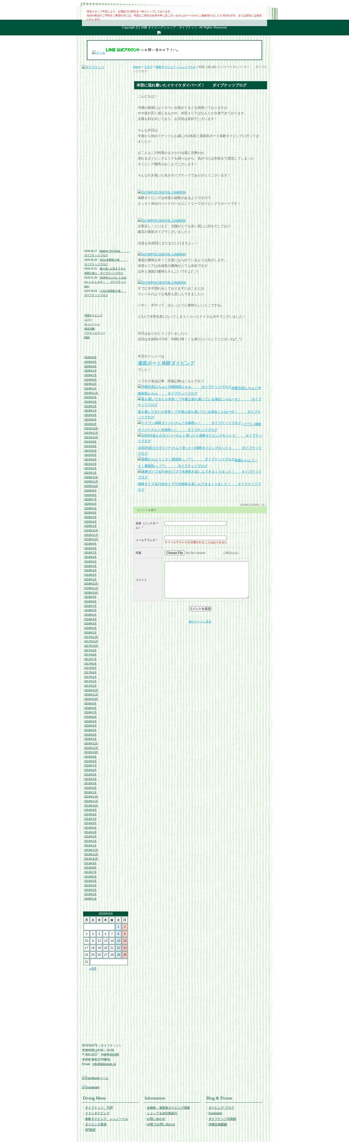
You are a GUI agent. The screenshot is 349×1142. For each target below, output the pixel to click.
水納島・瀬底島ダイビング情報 (105, 148)
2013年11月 (91, 854)
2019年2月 (90, 574)
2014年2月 (90, 841)
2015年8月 (90, 761)
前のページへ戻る (200, 621)
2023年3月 (90, 401)
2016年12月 (91, 690)
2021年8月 (90, 446)
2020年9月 (90, 490)
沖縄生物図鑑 (105, 232)
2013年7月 (90, 872)
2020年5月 (90, 508)
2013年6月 (90, 876)
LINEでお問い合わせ (105, 179)
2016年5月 (90, 721)
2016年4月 (90, 725)
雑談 (87, 337)
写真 (138, 553)
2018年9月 (90, 596)
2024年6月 (90, 379)
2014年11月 (91, 801)
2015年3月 (90, 783)
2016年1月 (90, 738)
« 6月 (93, 968)
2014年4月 (90, 832)
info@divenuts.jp (104, 1064)
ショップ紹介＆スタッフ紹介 (105, 159)
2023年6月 (90, 397)
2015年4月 (90, 779)
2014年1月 (90, 845)
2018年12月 (91, 583)
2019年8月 (90, 548)
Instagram (105, 211)
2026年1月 (90, 370)
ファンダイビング (105, 96)
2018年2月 (90, 628)
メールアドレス (146, 540)
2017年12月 (91, 637)
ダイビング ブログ (105, 201)
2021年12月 (91, 428)
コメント (141, 579)
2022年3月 (90, 424)
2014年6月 (90, 823)
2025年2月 (90, 375)
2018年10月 (91, 592)
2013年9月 (90, 863)
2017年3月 (90, 676)
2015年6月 (90, 770)
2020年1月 (90, 525)
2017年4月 (90, 672)
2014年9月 (90, 809)
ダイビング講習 (105, 115)
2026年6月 (90, 357)
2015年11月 (91, 747)
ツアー (88, 319)
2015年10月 (91, 752)
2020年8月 (90, 495)
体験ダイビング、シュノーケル (105, 106)
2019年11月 (91, 534)
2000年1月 (90, 898)
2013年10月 (91, 858)
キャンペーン (92, 324)
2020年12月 (91, 477)
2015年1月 (90, 792)
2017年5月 (90, 667)
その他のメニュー (105, 125)
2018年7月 (90, 605)
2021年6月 (90, 450)
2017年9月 (90, 650)
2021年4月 (90, 459)
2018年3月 (90, 623)
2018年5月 (90, 614)
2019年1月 (90, 579)
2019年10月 (91, 539)
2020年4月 (90, 512)
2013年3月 (90, 889)
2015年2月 (90, 787)
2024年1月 (90, 388)
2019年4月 (90, 566)
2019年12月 (91, 530)
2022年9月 (90, 415)
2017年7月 (90, 659)
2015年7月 (90, 765)
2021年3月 (90, 463)
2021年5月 (90, 454)
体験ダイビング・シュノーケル (175, 67)
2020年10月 (91, 486)
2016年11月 (91, 694)
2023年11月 (91, 393)
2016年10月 (91, 699)
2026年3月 (90, 366)
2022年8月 (90, 419)
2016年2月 (90, 734)
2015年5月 (90, 774)
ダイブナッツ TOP (105, 73)
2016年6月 (90, 716)
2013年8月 (90, 867)
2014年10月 (91, 805)
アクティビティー (94, 332)
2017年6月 (90, 663)
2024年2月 (90, 383)
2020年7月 (90, 499)
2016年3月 (90, 730)
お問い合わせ (105, 169)
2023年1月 (90, 410)
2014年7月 (90, 818)
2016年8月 (90, 708)
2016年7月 (90, 712)
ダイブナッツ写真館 (105, 221)
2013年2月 (90, 894)
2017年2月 (90, 681)
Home (137, 67)
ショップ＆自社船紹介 (162, 1113)
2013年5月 (90, 880)
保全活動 (89, 328)
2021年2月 (90, 468)
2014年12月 (91, 796)
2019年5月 (90, 561)
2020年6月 (90, 503)
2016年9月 (90, 703)
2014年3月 (90, 836)
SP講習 (90, 1130)
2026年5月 (90, 361)
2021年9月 (90, 441)
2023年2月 (90, 406)
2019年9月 (90, 543)
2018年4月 (90, 619)
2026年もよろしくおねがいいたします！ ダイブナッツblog (105, 282)
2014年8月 (90, 814)
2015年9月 (90, 756)
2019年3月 (90, 570)
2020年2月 (90, 521)
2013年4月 (90, 885)
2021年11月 (91, 432)
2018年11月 (91, 588)
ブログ (148, 67)
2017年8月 (90, 654)
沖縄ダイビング (93, 315)
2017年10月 (91, 645)
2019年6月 (90, 557)
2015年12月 (91, 743)
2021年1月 (90, 472)
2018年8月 (90, 601)
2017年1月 (90, 685)
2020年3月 (90, 517)
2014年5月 (90, 827)
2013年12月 (91, 850)
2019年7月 (90, 552)
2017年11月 (91, 641)
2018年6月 (90, 610)
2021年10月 (91, 437)
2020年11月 (91, 481)
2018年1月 (90, 632)
